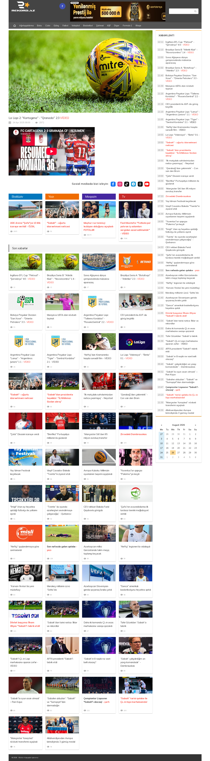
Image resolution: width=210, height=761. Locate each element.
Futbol (65, 25)
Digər (116, 25)
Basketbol (88, 25)
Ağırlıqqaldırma (26, 25)
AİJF (109, 25)
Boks (39, 25)
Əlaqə (138, 25)
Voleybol (76, 25)
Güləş (56, 25)
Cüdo (47, 25)
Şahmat (100, 25)
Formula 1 (127, 25)
